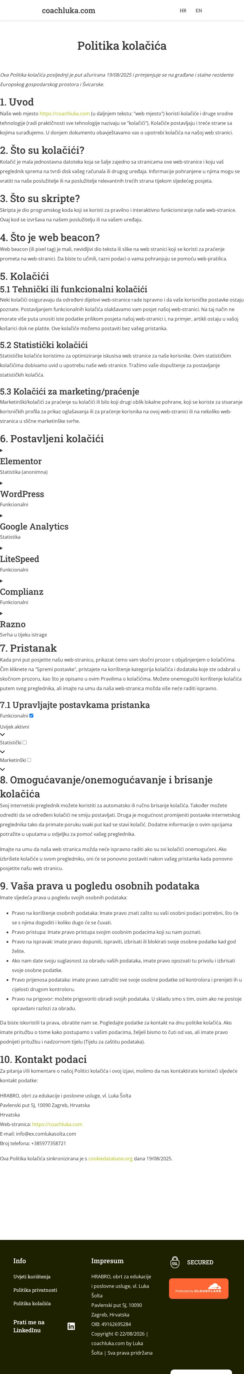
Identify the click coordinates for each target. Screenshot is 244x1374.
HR (183, 10)
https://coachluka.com (65, 113)
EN (198, 10)
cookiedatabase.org (110, 1158)
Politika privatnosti (35, 1290)
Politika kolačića (32, 1303)
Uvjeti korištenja (32, 1276)
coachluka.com (69, 10)
